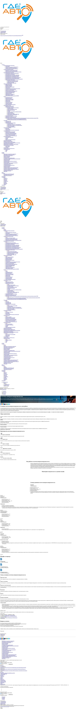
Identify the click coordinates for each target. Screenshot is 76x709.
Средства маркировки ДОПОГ (10, 91)
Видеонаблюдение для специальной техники (12, 78)
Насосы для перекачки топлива (12, 109)
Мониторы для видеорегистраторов (12, 80)
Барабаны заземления (9, 85)
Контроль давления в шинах (8, 141)
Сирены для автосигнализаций (10, 134)
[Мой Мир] (3, 404)
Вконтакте (4, 392)
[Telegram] (9, 404)
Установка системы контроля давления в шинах (11, 167)
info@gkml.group (2, 193)
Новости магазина (4, 663)
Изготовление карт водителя (8, 155)
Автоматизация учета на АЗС (8, 163)
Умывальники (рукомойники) (10, 94)
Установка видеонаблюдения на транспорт (10, 161)
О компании (2, 676)
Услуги (3, 153)
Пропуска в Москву (7, 149)
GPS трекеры (8, 66)
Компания (3, 177)
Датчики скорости (10, 123)
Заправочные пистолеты (11, 110)
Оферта (5, 184)
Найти (1, 708)
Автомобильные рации (9, 97)
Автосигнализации (8, 316)
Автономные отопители (7, 127)
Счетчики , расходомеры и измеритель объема (14, 111)
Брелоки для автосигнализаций (10, 131)
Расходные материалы (7, 136)
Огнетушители (8, 87)
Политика (5, 182)
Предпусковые (8, 129)
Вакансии (5, 179)
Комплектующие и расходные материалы (12, 68)
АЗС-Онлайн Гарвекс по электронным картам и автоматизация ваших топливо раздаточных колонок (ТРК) (23, 297)
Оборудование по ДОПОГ (8, 83)
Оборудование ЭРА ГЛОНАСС (8, 143)
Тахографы (6, 120)
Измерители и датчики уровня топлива (11, 70)
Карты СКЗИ (8, 146)
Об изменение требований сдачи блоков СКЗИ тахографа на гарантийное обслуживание (13, 670)
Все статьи (2, 672)
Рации (5, 96)
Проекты (3, 173)
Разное (7, 138)
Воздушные (7, 128)
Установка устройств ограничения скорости (10, 168)
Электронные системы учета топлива (11, 116)
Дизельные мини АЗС (7, 164)
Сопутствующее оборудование (10, 79)
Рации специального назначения (10, 104)
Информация (2, 682)
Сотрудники (6, 178)
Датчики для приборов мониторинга (11, 67)
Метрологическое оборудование (10, 139)
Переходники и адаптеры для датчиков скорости (14, 125)
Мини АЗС (5, 171)
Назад (5, 229)
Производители (2, 684)
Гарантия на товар (3, 681)
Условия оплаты (2, 680)
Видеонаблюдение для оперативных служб (12, 76)
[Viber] (5, 404)
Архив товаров (6, 147)
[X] (4, 404)
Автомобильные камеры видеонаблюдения (12, 73)
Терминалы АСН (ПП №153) (10, 92)
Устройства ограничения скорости (11, 89)
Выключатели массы (9, 86)
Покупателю (2, 679)
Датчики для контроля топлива (9, 69)
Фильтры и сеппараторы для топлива (13, 107)
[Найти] (0, 30)
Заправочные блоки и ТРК (10, 106)
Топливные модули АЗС (9, 115)
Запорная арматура (10, 112)
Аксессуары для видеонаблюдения (12, 81)
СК (6, 151)
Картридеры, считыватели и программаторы (14, 124)
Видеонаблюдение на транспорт (9, 174)
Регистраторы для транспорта (10, 74)
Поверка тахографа (7, 166)
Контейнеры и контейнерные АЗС (11, 117)
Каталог (3, 64)
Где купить (3, 176)
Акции (3, 152)
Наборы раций (8, 100)
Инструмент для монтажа (9, 137)
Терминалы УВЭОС (9, 93)
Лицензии (5, 180)
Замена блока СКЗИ (7, 159)
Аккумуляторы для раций (9, 99)
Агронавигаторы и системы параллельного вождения (12, 142)
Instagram (4, 393)
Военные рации (8, 101)
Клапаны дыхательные (10, 113)
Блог (3, 172)
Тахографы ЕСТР (8, 121)
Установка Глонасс (7, 160)
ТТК (6, 150)
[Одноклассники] (2, 404)
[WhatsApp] (7, 404)
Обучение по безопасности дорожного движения (11, 169)
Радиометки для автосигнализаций (11, 133)
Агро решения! (2, 674)
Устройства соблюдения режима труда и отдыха (13, 88)
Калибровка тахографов (7, 170)
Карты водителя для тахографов (9, 145)
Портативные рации (9, 98)
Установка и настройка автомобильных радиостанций (12, 158)
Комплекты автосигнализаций (10, 132)
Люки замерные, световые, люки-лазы (13, 114)
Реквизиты (5, 183)
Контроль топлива (6, 157)
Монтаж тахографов (7, 156)
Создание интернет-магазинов (5, 706)
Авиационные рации (9, 103)
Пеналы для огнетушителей (10, 90)
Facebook (4, 391)
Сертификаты (6, 181)
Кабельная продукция (10, 82)
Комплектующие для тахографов (12, 305)
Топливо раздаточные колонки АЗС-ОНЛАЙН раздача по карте (17, 119)
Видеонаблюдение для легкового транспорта (12, 75)
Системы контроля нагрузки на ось (9, 148)
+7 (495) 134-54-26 (12, 615)
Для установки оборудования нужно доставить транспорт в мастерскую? (12, 626)
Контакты (3, 185)
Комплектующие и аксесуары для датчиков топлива (13, 71)
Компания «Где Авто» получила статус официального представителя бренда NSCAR (13, 667)
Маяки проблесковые (9, 84)
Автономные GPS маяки (7, 140)
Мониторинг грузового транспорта (9, 154)
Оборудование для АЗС (7, 105)
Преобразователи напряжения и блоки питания (11, 144)
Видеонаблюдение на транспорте (9, 72)
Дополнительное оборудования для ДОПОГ (12, 95)
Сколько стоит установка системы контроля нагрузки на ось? (10, 624)
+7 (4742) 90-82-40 (3, 31)
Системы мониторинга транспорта (9, 65)
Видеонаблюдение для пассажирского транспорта (13, 77)
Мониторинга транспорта (8, 175)
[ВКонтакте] (0, 404)
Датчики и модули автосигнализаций (11, 135)
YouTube (4, 394)
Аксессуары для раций (9, 102)
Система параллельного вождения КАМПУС (10, 162)
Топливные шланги (10, 108)
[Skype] (8, 404)
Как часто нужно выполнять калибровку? (7, 625)
